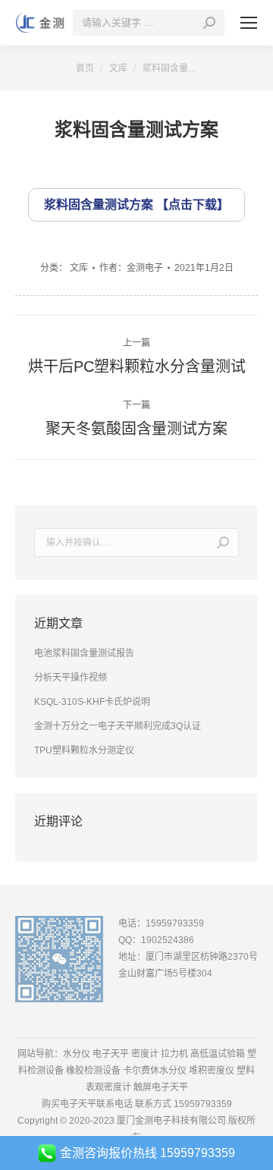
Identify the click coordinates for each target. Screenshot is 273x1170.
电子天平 (111, 1054)
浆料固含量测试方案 (98, 204)
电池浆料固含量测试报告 (84, 653)
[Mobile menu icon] (249, 23)
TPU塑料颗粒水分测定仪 (84, 750)
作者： (131, 268)
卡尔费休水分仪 (155, 1070)
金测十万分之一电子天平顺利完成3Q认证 (117, 726)
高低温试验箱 (217, 1054)
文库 (79, 268)
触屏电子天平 (160, 1087)
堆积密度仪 (211, 1070)
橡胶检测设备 (93, 1070)
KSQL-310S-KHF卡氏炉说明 (92, 702)
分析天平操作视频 (70, 677)
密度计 (144, 1054)
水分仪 (76, 1054)
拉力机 (174, 1054)
